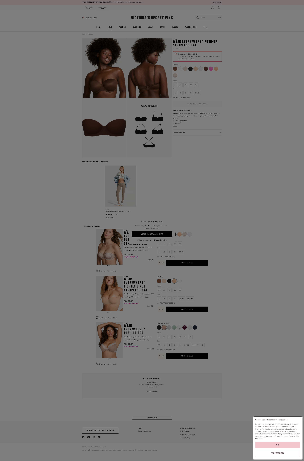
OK (277, 445)
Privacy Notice (280, 436)
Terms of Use (294, 436)
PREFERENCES (278, 453)
